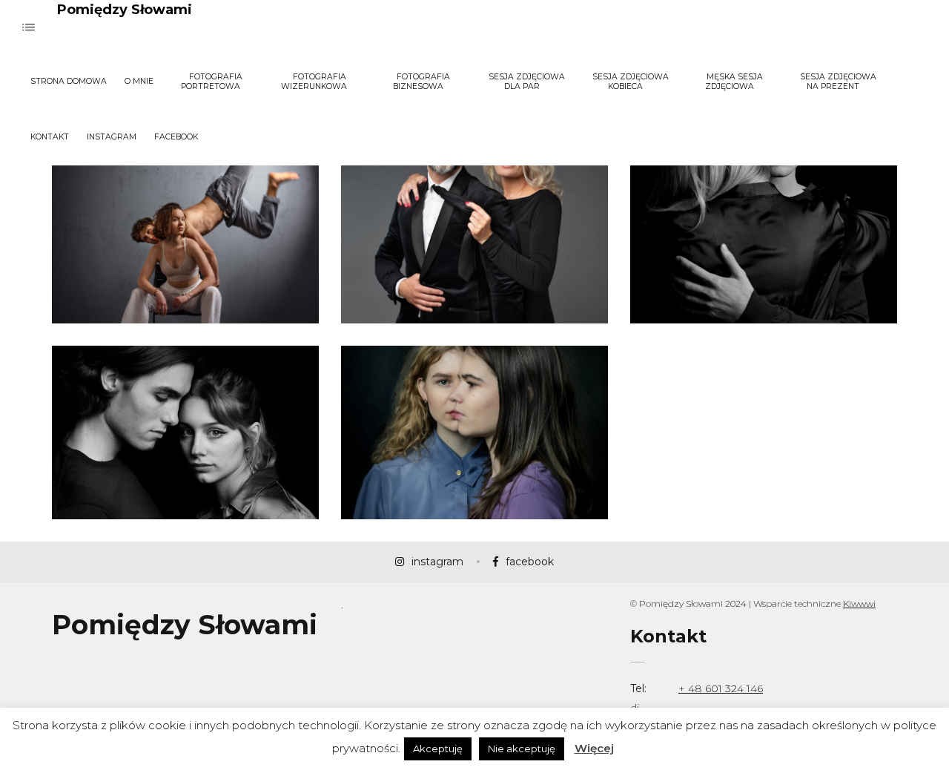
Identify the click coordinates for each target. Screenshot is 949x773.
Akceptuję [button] (438, 748)
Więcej (594, 748)
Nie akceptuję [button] (521, 748)
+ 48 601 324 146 (720, 688)
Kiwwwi (859, 603)
